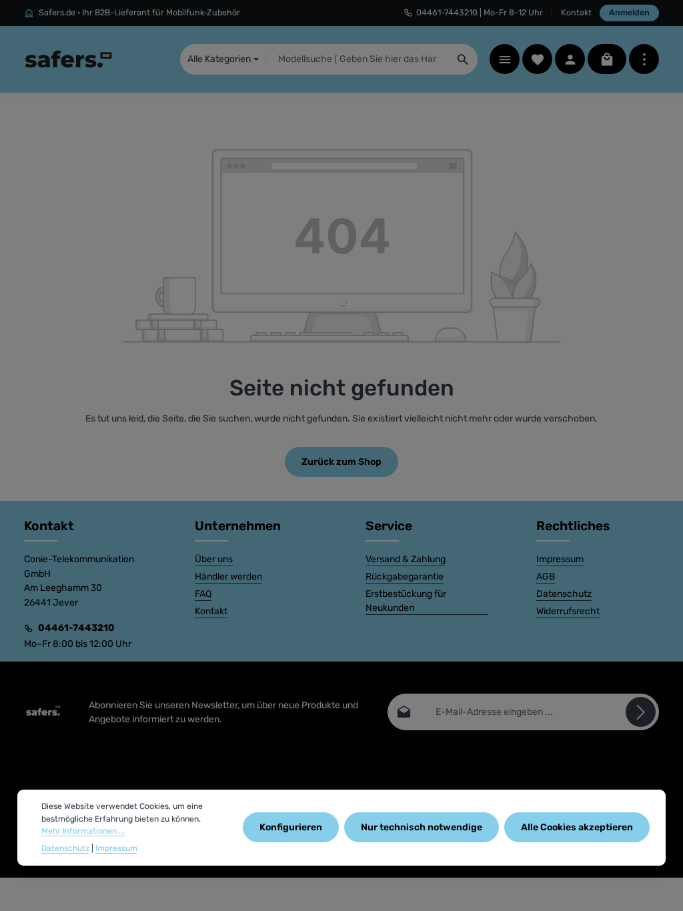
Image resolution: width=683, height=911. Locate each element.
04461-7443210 (76, 628)
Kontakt (576, 12)
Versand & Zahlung (406, 559)
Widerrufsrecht (568, 611)
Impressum (560, 559)
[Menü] (505, 59)
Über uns (214, 559)
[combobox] (357, 59)
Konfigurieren (290, 827)
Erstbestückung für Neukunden (406, 601)
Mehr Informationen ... (83, 831)
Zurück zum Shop (341, 462)
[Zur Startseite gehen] (68, 59)
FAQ (203, 594)
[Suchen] (463, 59)
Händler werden (228, 576)
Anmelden (629, 12)
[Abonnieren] (641, 712)
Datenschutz (564, 594)
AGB (545, 576)
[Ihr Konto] (570, 59)
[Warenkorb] (607, 59)
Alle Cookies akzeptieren (577, 827)
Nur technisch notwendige (421, 827)
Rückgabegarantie (405, 576)
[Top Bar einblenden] (644, 59)
